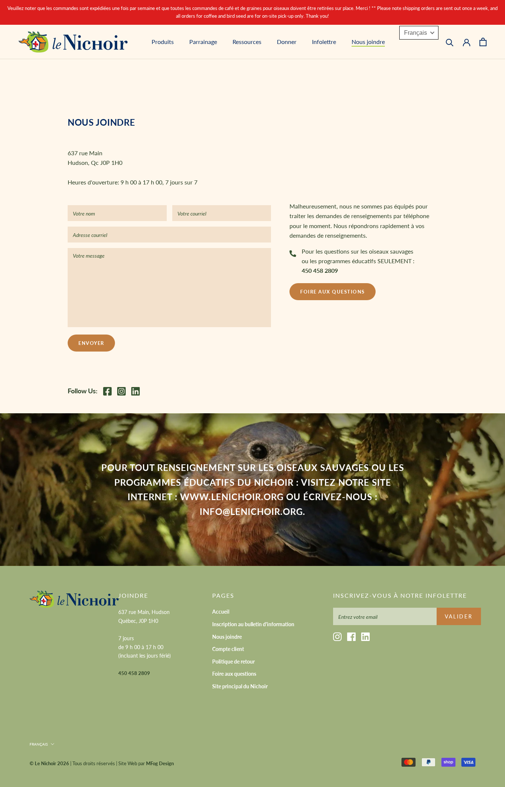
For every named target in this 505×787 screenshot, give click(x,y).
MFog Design (160, 763)
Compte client (228, 649)
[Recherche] (450, 42)
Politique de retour (233, 661)
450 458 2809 (320, 270)
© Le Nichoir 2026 (49, 763)
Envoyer (91, 343)
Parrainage (203, 41)
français (39, 744)
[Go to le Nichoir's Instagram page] (123, 391)
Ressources (247, 41)
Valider (459, 616)
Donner (286, 41)
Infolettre (324, 41)
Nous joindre (368, 41)
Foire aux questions (332, 292)
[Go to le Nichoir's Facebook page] (109, 391)
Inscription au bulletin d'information (253, 624)
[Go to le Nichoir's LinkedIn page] (137, 391)
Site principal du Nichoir (240, 686)
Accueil (220, 611)
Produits (163, 41)
